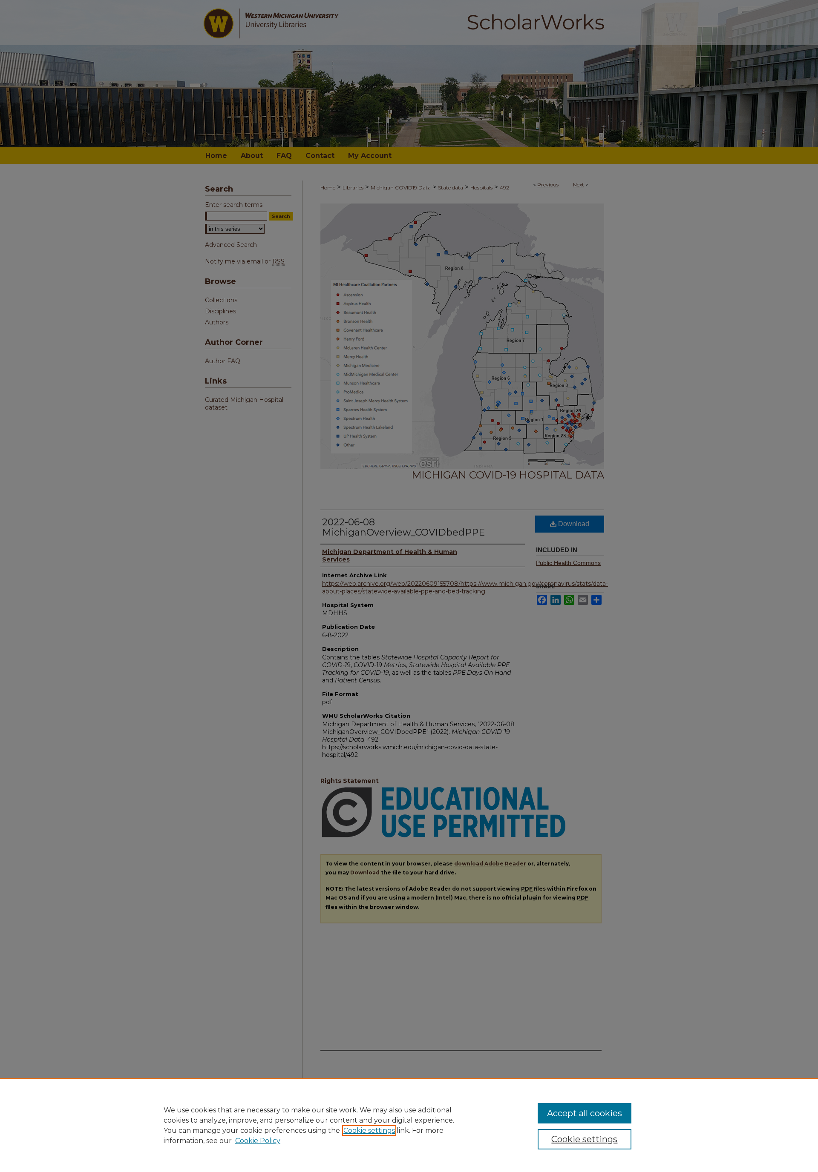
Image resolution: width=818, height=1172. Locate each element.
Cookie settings (369, 1130)
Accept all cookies (584, 1113)
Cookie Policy (257, 1141)
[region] (409, 1125)
